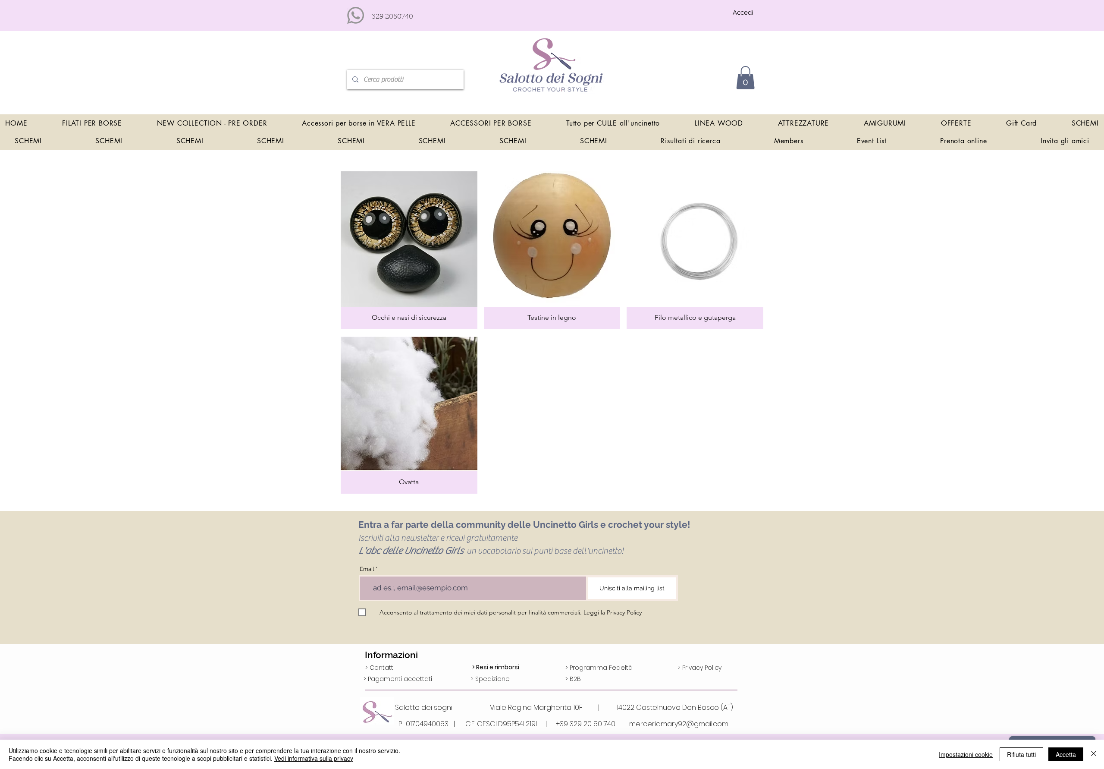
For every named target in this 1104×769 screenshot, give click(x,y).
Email (367, 569)
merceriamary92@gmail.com (678, 724)
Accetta (1066, 754)
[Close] (1093, 754)
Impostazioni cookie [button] (966, 754)
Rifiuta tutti (1021, 754)
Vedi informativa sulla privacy (313, 758)
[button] (745, 77)
